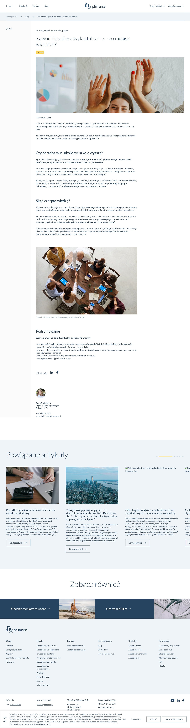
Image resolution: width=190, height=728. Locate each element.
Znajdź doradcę (174, 6)
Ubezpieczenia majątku (46, 662)
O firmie (9, 645)
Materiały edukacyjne (168, 658)
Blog (46, 6)
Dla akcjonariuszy (166, 654)
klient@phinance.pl (45, 704)
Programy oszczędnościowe (48, 658)
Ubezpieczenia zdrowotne (48, 650)
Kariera (36, 6)
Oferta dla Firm (43, 685)
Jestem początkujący (76, 650)
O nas (8, 6)
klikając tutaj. (44, 724)
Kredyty (40, 673)
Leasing (40, 681)
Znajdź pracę (133, 658)
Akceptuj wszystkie (174, 719)
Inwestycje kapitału (45, 654)
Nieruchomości (43, 677)
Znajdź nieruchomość (137, 654)
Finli (160, 662)
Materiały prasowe (106, 654)
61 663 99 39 (15, 704)
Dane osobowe (165, 650)
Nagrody (9, 654)
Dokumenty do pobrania (169, 645)
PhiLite (162, 666)
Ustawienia (136, 719)
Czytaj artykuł (16, 542)
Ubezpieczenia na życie (46, 645)
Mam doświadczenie (75, 645)
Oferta (22, 6)
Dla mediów (103, 650)
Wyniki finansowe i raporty (17, 658)
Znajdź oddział (156, 6)
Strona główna (11, 17)
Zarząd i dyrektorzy (14, 650)
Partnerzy (10, 662)
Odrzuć (153, 719)
